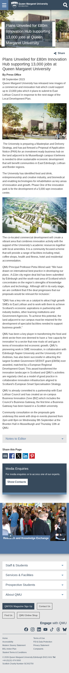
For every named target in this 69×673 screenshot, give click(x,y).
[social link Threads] (58, 629)
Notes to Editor (16, 438)
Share (61, 53)
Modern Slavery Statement (14, 645)
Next (10, 535)
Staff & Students (17, 565)
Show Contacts (16, 482)
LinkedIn (25, 456)
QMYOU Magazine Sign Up (18, 606)
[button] (4, 5)
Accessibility (7, 642)
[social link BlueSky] (65, 629)
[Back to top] (65, 669)
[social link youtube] (45, 629)
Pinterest (32, 456)
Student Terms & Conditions (14, 652)
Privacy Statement (41, 645)
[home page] (28, 4)
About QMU (14, 594)
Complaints (38, 649)
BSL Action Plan (9, 649)
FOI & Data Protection (42, 642)
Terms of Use (39, 638)
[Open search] (65, 5)
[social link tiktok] (52, 629)
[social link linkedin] (39, 629)
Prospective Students (20, 584)
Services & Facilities (19, 575)
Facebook (12, 456)
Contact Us (44, 606)
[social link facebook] (26, 629)
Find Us (8, 615)
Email (5, 456)
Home (5, 638)
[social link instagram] (32, 629)
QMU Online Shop (28, 615)
